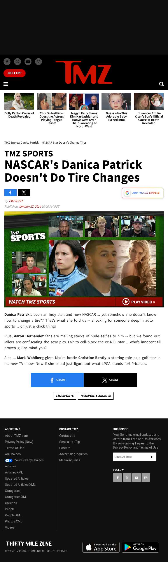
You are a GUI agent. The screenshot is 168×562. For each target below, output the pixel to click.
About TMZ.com (16, 435)
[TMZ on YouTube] (136, 477)
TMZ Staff (16, 201)
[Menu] (6, 84)
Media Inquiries (69, 460)
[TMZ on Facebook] (7, 61)
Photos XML (13, 521)
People (10, 509)
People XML (13, 515)
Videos (10, 527)
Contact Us (67, 435)
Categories (13, 491)
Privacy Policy (123, 447)
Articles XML (14, 472)
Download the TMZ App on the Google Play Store (140, 547)
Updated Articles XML (20, 484)
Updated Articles (17, 478)
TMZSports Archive (95, 396)
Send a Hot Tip (69, 442)
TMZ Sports (65, 396)
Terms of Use (14, 448)
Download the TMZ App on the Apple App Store (101, 547)
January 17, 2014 (30, 206)
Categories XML (16, 497)
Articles (10, 466)
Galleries (11, 503)
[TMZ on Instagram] (38, 61)
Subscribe (152, 457)
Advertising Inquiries (73, 454)
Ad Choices (13, 454)
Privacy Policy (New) (19, 442)
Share (60, 380)
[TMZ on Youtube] (28, 61)
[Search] (162, 84)
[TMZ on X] (17, 61)
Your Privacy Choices (29, 460)
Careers (64, 448)
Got (14, 73)
